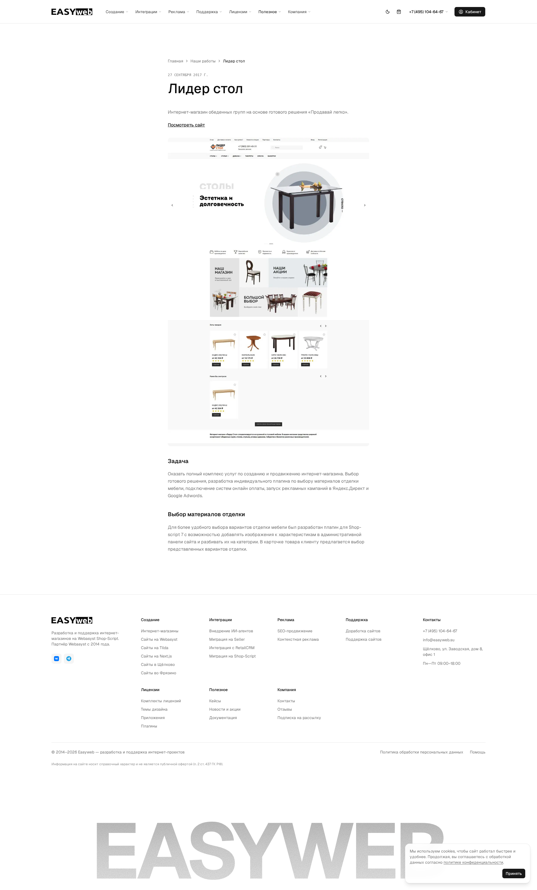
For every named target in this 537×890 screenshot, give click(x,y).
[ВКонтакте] (56, 659)
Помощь (478, 752)
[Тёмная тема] (387, 11)
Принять (514, 873)
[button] (398, 11)
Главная (175, 61)
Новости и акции (225, 709)
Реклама (176, 11)
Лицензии (238, 11)
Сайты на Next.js (156, 656)
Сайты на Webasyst (159, 639)
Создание (115, 11)
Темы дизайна (154, 709)
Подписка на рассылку (299, 717)
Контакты (286, 700)
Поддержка (207, 11)
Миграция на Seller (227, 639)
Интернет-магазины (159, 630)
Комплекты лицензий (161, 700)
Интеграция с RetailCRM (232, 647)
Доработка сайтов (363, 630)
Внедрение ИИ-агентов (231, 630)
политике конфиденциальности (473, 862)
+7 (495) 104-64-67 (440, 630)
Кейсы (215, 700)
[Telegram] (69, 659)
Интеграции (146, 11)
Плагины (149, 726)
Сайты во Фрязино (158, 672)
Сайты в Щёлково (158, 664)
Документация (223, 717)
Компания (297, 11)
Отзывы (284, 709)
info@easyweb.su (438, 639)
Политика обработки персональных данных (421, 752)
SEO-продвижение (294, 630)
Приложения (153, 717)
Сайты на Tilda (154, 647)
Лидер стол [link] (234, 61)
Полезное (267, 11)
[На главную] (71, 11)
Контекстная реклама (298, 639)
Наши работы (203, 61)
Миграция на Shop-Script (232, 656)
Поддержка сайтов (363, 639)
